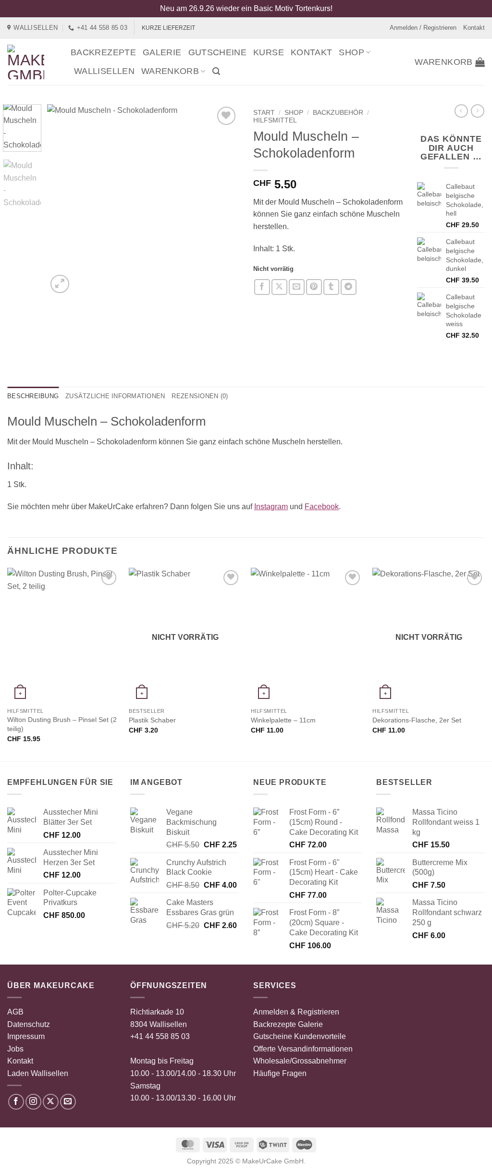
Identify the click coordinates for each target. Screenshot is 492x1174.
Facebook (322, 506)
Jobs (15, 1049)
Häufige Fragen (280, 1073)
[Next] (223, 200)
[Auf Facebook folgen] (16, 1102)
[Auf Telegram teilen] (349, 287)
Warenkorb (170, 71)
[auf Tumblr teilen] (331, 287)
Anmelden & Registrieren (296, 1012)
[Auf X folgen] (51, 1102)
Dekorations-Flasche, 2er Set (416, 720)
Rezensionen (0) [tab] (200, 396)
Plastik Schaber (152, 720)
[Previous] (63, 200)
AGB (15, 1012)
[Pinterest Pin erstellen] (314, 287)
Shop (351, 52)
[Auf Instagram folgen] (33, 1102)
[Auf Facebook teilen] (262, 287)
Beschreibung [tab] (33, 396)
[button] (216, 71)
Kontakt (474, 27)
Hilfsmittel (275, 120)
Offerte (264, 1049)
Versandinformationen (315, 1049)
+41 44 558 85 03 (160, 1036)
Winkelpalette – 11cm (283, 720)
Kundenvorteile (320, 1036)
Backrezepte (103, 52)
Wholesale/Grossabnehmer (299, 1061)
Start (264, 112)
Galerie (162, 52)
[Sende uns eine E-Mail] (68, 1102)
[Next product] (461, 111)
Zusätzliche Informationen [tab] (115, 396)
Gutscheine (217, 52)
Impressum (26, 1036)
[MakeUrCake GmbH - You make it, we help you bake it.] (31, 62)
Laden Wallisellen (37, 1073)
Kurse (268, 52)
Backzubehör (338, 112)
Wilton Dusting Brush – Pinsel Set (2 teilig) (62, 724)
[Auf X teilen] (279, 287)
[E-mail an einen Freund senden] (297, 287)
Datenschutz (28, 1024)
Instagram (271, 506)
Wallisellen (104, 71)
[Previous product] (477, 111)
